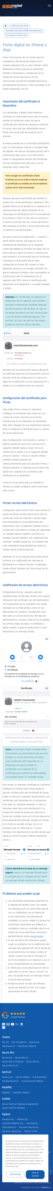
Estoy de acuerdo (35, 1174)
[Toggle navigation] (49, 5)
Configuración (15, 1174)
